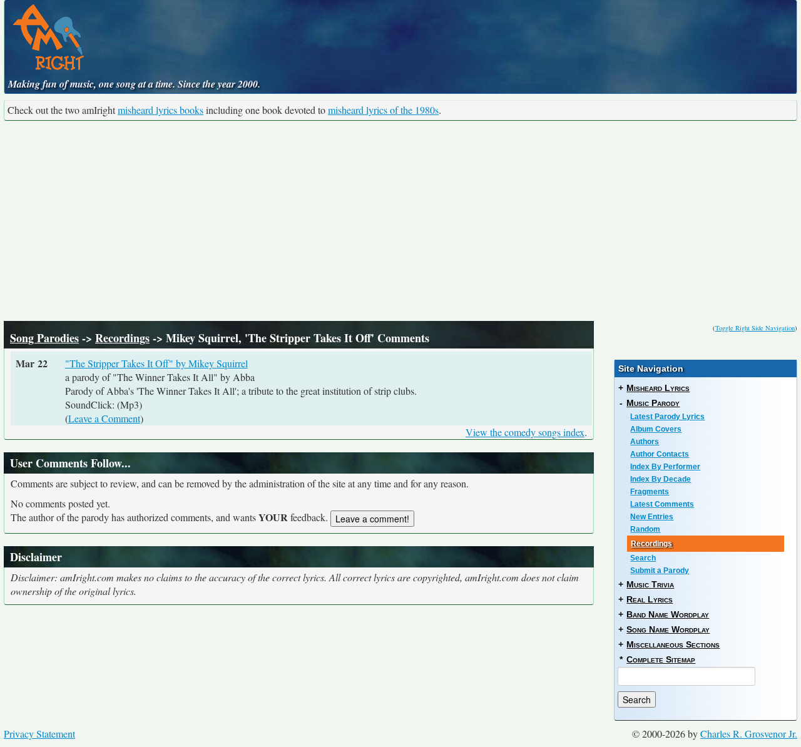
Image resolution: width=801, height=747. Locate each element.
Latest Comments (662, 504)
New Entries (651, 516)
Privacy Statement (39, 733)
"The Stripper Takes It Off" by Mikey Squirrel (156, 363)
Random (645, 529)
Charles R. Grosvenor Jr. (748, 733)
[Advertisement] (400, 220)
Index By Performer (665, 466)
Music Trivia (650, 584)
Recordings (122, 338)
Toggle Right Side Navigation (755, 327)
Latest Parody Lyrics (667, 416)
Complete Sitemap (660, 659)
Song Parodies (44, 338)
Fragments (649, 491)
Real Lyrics (649, 599)
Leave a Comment (104, 418)
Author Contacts (659, 454)
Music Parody (653, 403)
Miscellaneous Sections (673, 644)
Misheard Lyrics (658, 388)
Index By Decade (660, 479)
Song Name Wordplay (668, 629)
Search (643, 558)
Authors (644, 441)
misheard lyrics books (160, 109)
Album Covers (655, 429)
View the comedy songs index (525, 432)
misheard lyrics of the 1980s (383, 109)
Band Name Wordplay (667, 614)
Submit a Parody (659, 570)
